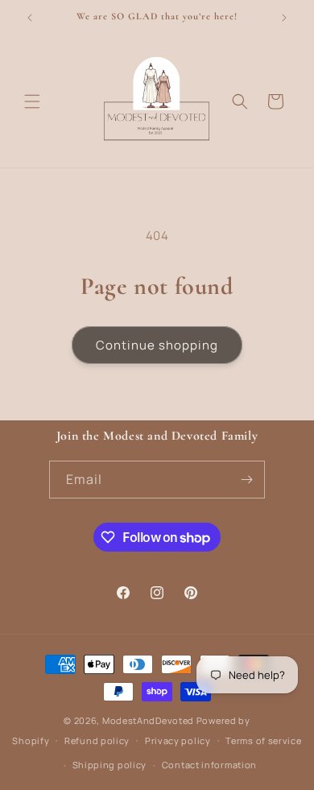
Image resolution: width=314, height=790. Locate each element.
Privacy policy (178, 740)
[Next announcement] (284, 17)
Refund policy (97, 740)
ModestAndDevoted (148, 720)
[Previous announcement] (30, 17)
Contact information (209, 765)
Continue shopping (157, 345)
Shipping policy (109, 765)
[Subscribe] (246, 479)
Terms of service (263, 740)
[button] (32, 101)
